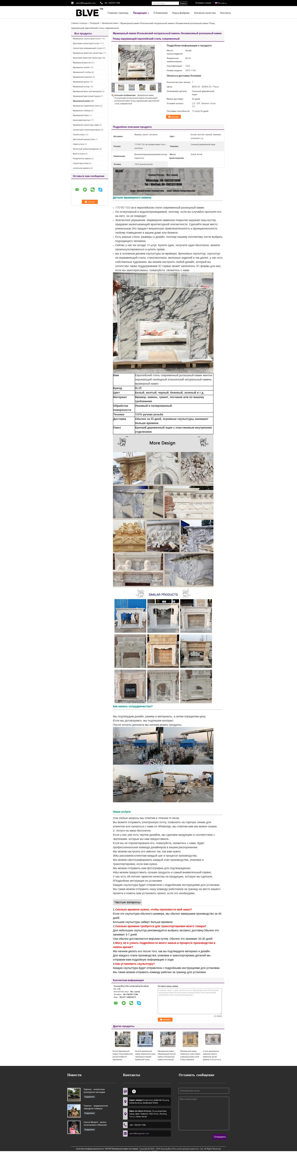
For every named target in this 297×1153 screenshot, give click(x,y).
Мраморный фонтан (82, 62)
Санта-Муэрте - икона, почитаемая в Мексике (95, 1123)
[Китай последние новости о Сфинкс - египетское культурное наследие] (74, 1094)
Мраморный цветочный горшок (86, 96)
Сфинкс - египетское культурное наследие (94, 1090)
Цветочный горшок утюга (84, 139)
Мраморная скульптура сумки (86, 125)
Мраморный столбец (82, 72)
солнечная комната (81, 168)
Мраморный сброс (81, 115)
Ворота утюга (79, 154)
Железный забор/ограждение (86, 149)
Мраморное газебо (81, 67)
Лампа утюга (78, 144)
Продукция (140, 12)
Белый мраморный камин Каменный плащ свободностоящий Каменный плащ (145, 1055)
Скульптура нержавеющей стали (87, 48)
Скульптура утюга (80, 163)
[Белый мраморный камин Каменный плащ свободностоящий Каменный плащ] (145, 1039)
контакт (175, 117)
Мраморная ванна (81, 82)
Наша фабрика (180, 12)
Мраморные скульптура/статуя (86, 38)
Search (183, 3)
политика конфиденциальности (90, 1149)
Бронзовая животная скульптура (87, 58)
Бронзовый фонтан (81, 120)
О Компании (161, 12)
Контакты (225, 12)
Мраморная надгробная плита (86, 106)
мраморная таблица (82, 110)
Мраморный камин (110, 23)
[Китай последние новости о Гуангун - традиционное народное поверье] (74, 1111)
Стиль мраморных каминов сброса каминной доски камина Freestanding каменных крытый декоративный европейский (212, 1059)
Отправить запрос (203, 3)
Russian (221, 3)
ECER (154, 1151)
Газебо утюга (78, 134)
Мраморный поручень (82, 77)
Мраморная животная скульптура (87, 53)
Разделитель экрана (82, 158)
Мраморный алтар (81, 86)
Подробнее (89, 1097)
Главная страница (118, 12)
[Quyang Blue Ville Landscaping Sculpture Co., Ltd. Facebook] (134, 1091)
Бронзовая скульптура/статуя (86, 43)
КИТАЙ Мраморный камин (116, 1149)
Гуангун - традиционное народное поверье (96, 1107)
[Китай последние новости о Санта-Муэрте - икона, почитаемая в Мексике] (74, 1127)
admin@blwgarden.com (86, 3)
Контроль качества (205, 12)
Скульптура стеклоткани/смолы (87, 130)
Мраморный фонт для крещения (87, 91)
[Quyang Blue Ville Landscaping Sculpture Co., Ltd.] (88, 12)
